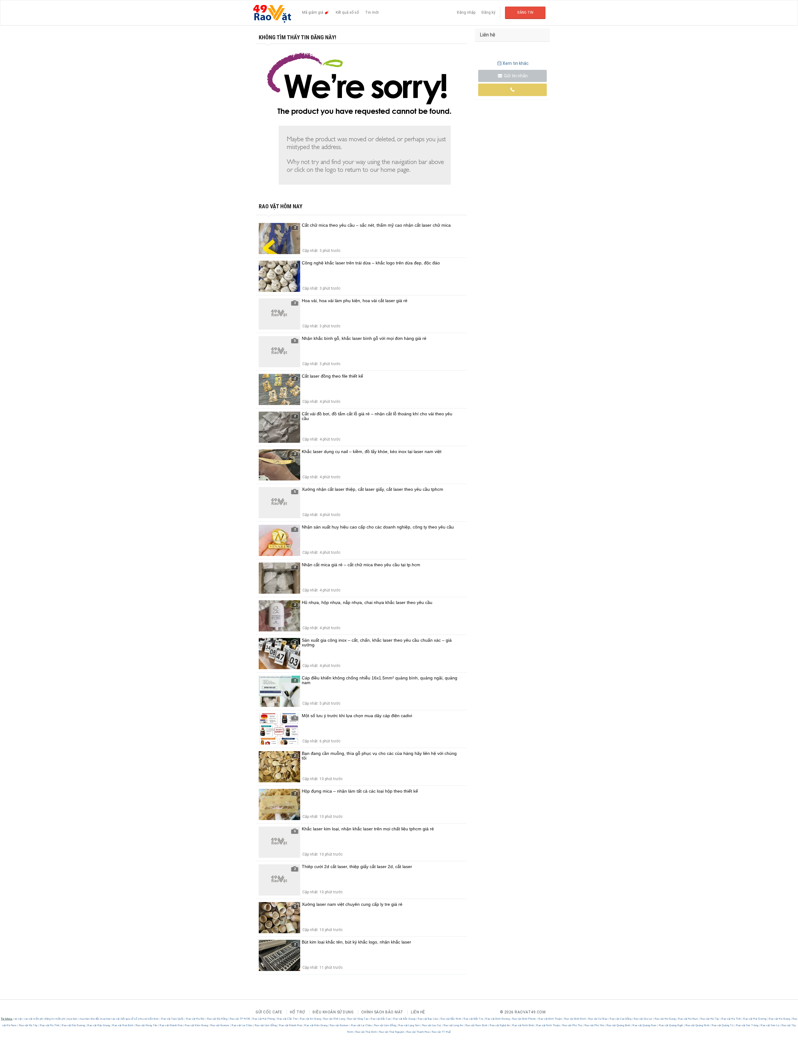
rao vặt (17, 1018)
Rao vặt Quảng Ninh (697, 1025)
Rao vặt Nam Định (476, 1025)
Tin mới (372, 12)
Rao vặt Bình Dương (498, 1018)
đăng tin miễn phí (55, 1018)
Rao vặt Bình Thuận (550, 1018)
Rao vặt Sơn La (770, 1025)
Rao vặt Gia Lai (643, 1018)
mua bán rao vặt (110, 1018)
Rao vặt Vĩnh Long (334, 1018)
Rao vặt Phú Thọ (572, 1025)
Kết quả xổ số (347, 12)
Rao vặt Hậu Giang (99, 1025)
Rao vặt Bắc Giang (404, 1018)
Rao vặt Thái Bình (365, 1032)
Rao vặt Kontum (219, 1025)
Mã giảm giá (313, 12)
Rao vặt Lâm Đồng (265, 1025)
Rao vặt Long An (453, 1025)
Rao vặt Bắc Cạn (381, 1018)
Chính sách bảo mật (382, 1012)
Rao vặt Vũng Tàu (357, 1018)
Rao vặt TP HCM (240, 1018)
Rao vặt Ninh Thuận (548, 1025)
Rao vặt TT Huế (441, 1032)
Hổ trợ (297, 1012)
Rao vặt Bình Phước (524, 1018)
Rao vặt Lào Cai (431, 1025)
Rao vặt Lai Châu (242, 1025)
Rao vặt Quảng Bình (618, 1025)
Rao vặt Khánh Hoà (171, 1025)
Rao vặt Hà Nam (688, 1018)
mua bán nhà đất (89, 1018)
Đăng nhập (466, 12)
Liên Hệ (418, 1012)
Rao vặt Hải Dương (755, 1018)
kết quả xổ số (129, 1018)
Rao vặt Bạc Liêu (428, 1018)
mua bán (72, 1018)
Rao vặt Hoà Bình (123, 1025)
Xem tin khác (515, 63)
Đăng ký (488, 12)
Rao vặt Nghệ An (500, 1025)
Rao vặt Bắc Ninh (451, 1018)
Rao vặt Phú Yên (594, 1025)
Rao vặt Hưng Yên (146, 1025)
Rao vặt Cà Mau (597, 1018)
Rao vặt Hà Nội (195, 1018)
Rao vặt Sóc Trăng (747, 1025)
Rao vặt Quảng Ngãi (671, 1025)
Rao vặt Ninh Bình (523, 1025)
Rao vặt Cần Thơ (287, 1018)
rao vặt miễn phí (33, 1018)
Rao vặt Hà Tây (709, 1018)
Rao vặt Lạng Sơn (409, 1025)
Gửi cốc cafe (269, 1012)
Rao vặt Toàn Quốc (173, 1018)
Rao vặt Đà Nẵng (217, 1018)
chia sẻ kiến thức (148, 1018)
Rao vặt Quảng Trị (723, 1025)
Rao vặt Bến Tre (473, 1018)
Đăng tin (525, 12)
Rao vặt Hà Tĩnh (731, 1018)
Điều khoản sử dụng (333, 1012)
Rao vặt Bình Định (575, 1018)
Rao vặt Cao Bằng (620, 1018)
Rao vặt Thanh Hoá (418, 1032)
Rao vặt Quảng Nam (645, 1025)
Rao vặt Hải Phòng (264, 1018)
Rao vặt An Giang (310, 1018)
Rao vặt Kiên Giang (196, 1025)
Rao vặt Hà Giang (665, 1018)
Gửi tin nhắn (515, 75)
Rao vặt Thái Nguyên (391, 1032)
